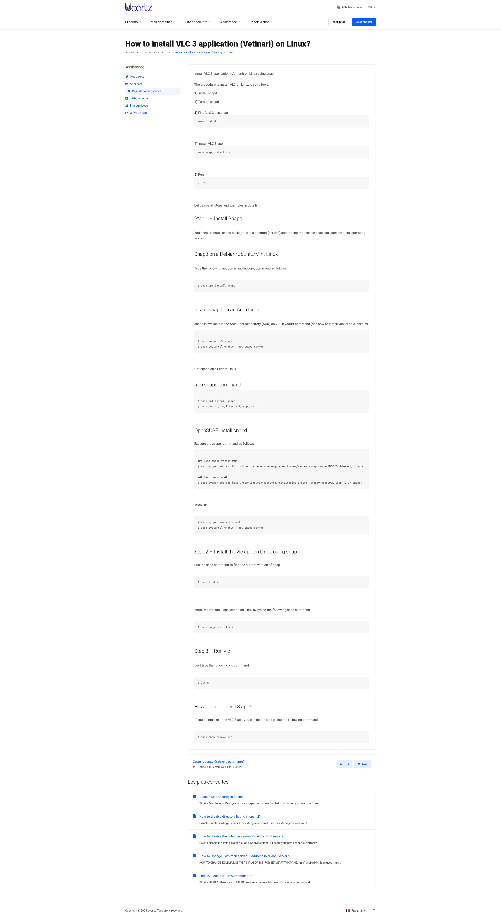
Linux (169, 52)
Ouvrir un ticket (139, 112)
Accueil (129, 52)
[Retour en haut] (374, 909)
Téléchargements (140, 98)
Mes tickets (136, 76)
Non (365, 764)
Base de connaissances (150, 52)
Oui (347, 764)
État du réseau (138, 105)
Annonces (135, 83)
